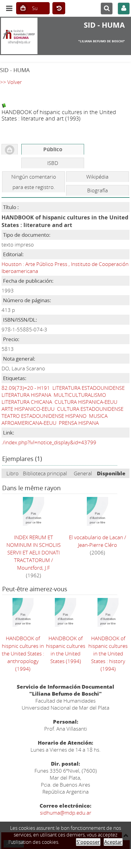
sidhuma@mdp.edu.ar (65, 812)
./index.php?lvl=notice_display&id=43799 (49, 442)
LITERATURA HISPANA (26, 394)
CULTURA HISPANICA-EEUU (86, 401)
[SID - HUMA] (22, 36)
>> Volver (11, 82)
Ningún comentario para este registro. (33, 181)
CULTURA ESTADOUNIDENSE (90, 408)
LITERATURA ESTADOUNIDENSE (88, 387)
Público (52, 149)
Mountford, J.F (33, 567)
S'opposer (88, 842)
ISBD (52, 162)
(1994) (23, 653)
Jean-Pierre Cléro (97, 544)
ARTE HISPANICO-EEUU (28, 408)
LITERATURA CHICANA (27, 401)
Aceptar (113, 842)
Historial (59, 8)
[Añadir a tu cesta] (9, 149)
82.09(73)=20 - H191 (26, 387)
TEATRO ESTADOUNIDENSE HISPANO (44, 415)
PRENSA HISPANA (79, 422)
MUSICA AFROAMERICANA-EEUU (55, 419)
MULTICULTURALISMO (80, 394)
